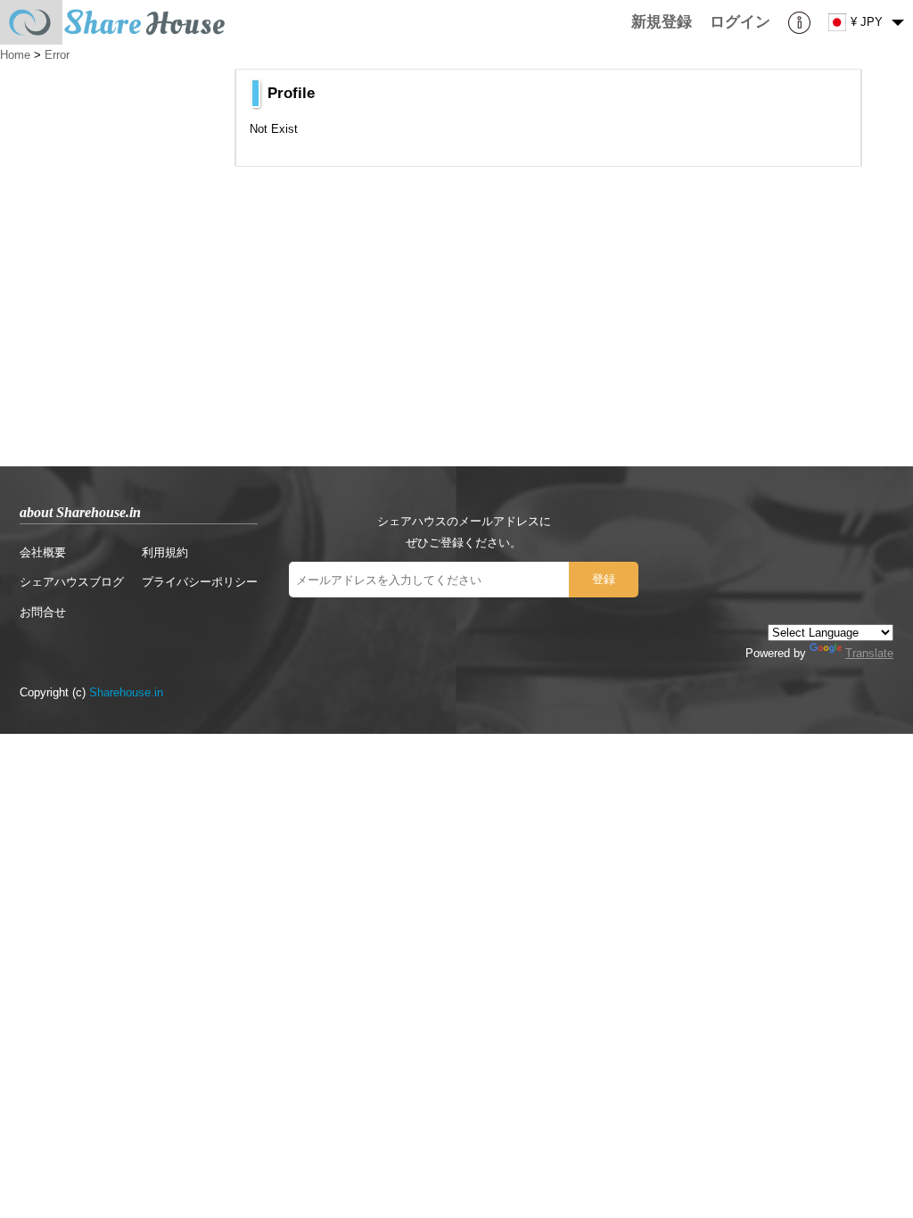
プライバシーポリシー (200, 581)
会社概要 (43, 552)
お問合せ (43, 612)
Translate (869, 653)
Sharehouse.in (126, 692)
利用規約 (165, 552)
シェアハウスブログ (72, 581)
